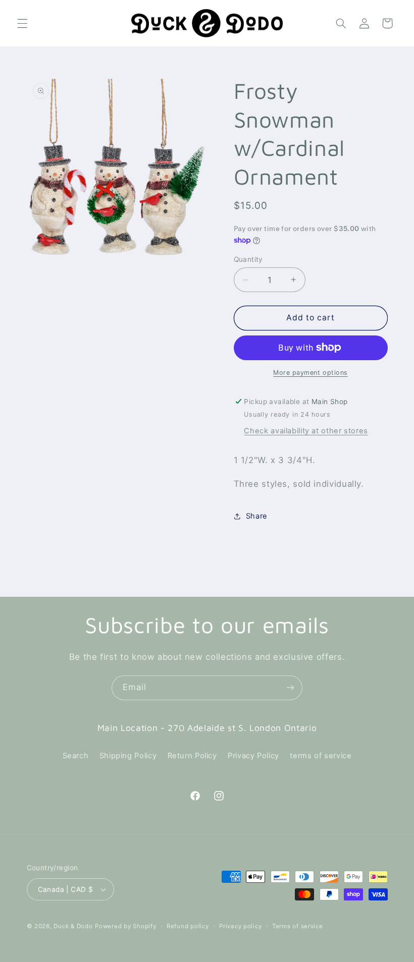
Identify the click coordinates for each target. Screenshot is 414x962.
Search (76, 755)
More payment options (310, 372)
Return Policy (192, 755)
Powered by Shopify (125, 926)
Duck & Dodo (73, 926)
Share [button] (257, 516)
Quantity (248, 259)
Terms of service (297, 926)
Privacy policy (240, 926)
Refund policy (188, 926)
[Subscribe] (290, 687)
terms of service (320, 755)
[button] (22, 23)
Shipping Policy (128, 755)
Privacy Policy (253, 755)
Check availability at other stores (306, 430)
